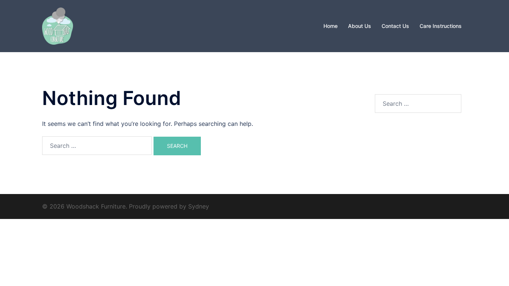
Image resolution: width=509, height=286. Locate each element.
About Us (359, 26)
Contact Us (395, 26)
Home (330, 26)
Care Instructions (441, 26)
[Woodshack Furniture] (57, 25)
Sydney (198, 206)
